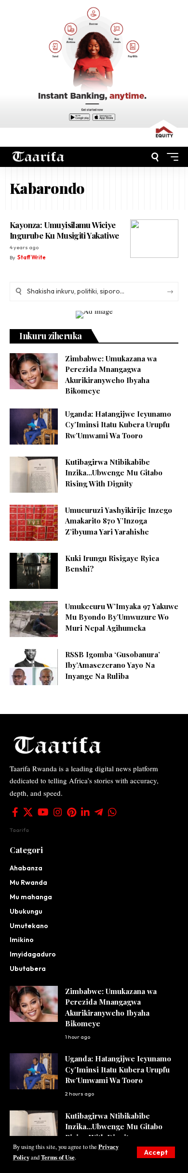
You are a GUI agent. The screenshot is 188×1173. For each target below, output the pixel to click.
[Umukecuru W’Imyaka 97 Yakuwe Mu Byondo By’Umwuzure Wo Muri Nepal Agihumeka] (34, 619)
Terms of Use (58, 1157)
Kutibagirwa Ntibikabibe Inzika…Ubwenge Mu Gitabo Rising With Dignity (113, 472)
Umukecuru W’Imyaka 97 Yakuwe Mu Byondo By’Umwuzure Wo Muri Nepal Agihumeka (121, 617)
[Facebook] (15, 812)
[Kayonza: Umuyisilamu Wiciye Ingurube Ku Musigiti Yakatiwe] (154, 238)
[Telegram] (99, 812)
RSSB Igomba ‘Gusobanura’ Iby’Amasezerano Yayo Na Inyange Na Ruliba (112, 665)
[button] (156, 1152)
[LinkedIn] (85, 812)
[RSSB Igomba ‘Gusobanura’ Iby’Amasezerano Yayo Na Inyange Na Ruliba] (34, 667)
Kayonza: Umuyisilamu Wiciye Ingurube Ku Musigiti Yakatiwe (64, 230)
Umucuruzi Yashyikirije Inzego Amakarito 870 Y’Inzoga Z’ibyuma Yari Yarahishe (118, 520)
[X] (28, 812)
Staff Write (31, 257)
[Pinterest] (72, 812)
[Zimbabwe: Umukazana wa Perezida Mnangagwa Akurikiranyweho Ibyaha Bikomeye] (34, 371)
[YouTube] (43, 812)
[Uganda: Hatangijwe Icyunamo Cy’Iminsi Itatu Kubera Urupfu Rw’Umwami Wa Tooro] (34, 426)
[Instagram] (58, 812)
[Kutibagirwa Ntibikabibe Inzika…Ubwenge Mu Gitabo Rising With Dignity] (34, 475)
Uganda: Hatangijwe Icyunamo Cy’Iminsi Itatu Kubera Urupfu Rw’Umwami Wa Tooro (118, 424)
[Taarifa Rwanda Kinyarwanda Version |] (38, 157)
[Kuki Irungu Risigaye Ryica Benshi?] (34, 571)
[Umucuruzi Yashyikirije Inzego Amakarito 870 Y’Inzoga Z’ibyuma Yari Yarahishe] (34, 523)
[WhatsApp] (112, 812)
